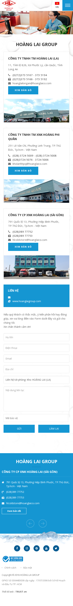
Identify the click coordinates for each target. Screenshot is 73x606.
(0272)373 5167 (23, 75)
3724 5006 (42, 159)
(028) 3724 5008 (46, 155)
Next (43, 523)
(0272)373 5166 (23, 79)
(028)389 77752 (23, 231)
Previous (30, 523)
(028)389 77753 (23, 235)
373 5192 (41, 79)
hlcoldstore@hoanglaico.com (23, 503)
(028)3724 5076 (23, 159)
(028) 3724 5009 (23, 155)
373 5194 (41, 75)
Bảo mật (27, 567)
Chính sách (10, 567)
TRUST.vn (21, 591)
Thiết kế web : (8, 591)
